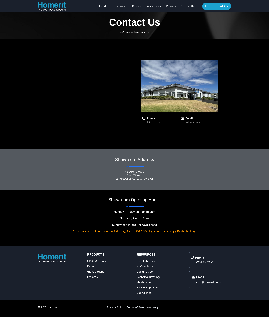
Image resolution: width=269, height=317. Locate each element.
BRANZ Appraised (147, 287)
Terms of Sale (135, 307)
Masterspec (144, 282)
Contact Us (187, 6)
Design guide (145, 271)
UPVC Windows (96, 261)
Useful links (144, 292)
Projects (171, 6)
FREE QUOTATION (216, 6)
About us (104, 6)
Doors (90, 266)
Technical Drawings (149, 277)
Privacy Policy (115, 307)
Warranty (152, 307)
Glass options (95, 271)
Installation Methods (150, 261)
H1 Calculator (145, 266)
